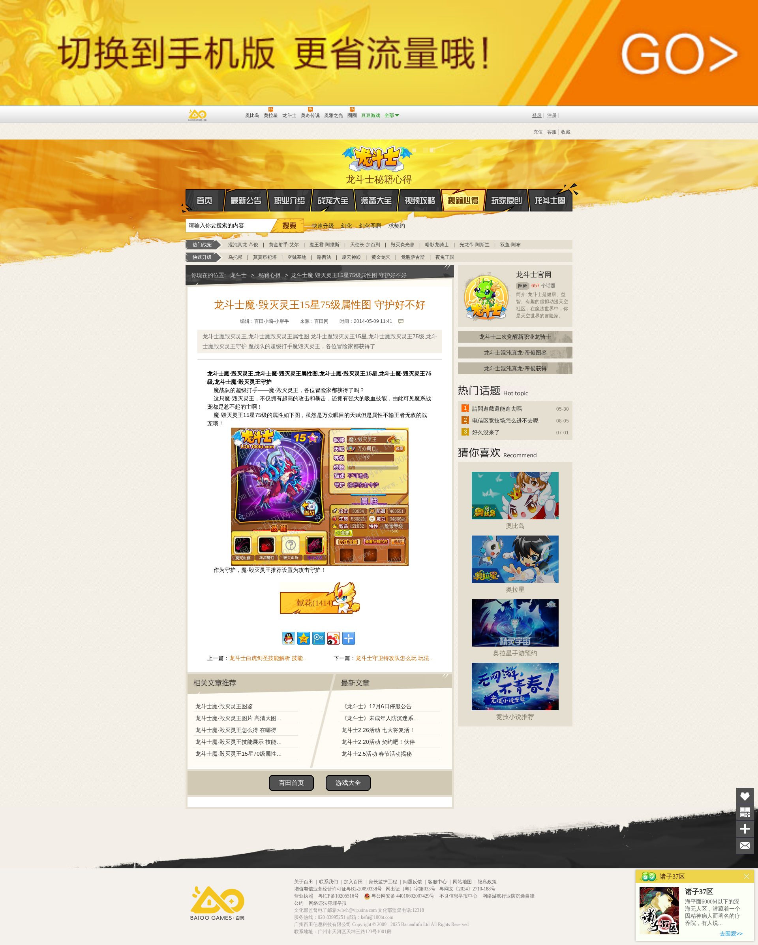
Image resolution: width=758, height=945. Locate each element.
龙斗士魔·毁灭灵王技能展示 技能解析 (239, 742)
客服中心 (437, 882)
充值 (538, 132)
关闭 (746, 876)
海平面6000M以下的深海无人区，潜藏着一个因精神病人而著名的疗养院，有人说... (712, 912)
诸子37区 (699, 892)
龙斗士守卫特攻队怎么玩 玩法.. (394, 658)
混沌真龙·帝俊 (243, 244)
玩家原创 (506, 200)
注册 (552, 115)
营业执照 (304, 896)
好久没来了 (486, 432)
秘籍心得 (463, 200)
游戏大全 (348, 782)
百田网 (227, 114)
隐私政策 (487, 882)
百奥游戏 (198, 115)
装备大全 (376, 200)
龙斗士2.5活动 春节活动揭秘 (376, 754)
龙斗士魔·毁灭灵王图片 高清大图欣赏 (239, 718)
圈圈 (522, 286)
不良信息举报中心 (458, 896)
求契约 (396, 226)
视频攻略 (420, 200)
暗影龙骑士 (437, 244)
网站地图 (462, 882)
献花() (315, 602)
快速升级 (323, 226)
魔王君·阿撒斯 (325, 244)
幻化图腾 (370, 226)
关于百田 (303, 882)
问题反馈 (412, 882)
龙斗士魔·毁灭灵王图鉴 (224, 706)
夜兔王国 (444, 257)
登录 (537, 115)
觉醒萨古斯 (413, 257)
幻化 (346, 226)
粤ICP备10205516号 (339, 896)
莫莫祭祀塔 (265, 257)
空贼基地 (296, 257)
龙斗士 (378, 157)
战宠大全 (333, 200)
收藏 (565, 132)
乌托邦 (235, 257)
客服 (552, 132)
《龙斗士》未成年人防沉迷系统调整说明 (382, 718)
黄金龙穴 (380, 257)
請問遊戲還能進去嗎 (497, 409)
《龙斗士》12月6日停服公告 (376, 706)
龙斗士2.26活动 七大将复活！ (378, 730)
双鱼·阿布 (510, 244)
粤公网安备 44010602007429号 (402, 896)
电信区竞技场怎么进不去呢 (505, 420)
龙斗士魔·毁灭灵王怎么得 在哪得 (235, 730)
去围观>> (731, 933)
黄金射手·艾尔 (284, 244)
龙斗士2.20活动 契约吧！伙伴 (378, 742)
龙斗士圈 (550, 200)
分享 (745, 829)
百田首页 (291, 782)
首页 (205, 200)
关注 (745, 812)
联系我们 (328, 882)
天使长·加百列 (365, 244)
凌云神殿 (351, 257)
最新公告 (246, 200)
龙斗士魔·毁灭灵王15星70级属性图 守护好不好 (239, 754)
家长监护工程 (383, 882)
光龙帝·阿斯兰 (475, 244)
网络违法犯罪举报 (328, 903)
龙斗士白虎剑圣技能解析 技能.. (267, 658)
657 (535, 286)
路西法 (324, 257)
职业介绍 (289, 200)
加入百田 (353, 882)
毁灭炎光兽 (403, 244)
